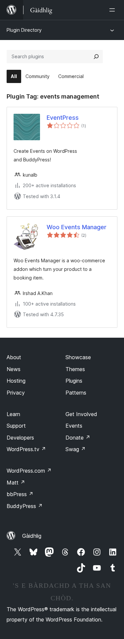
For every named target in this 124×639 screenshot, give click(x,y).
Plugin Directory (24, 30)
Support (16, 425)
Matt (16, 482)
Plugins (73, 380)
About (14, 357)
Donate (77, 437)
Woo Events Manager (76, 227)
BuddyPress (25, 506)
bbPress (20, 494)
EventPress (63, 117)
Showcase (78, 357)
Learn (13, 414)
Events (73, 425)
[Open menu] (113, 10)
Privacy (16, 392)
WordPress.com (29, 470)
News (14, 369)
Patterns (75, 392)
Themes (75, 369)
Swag (75, 449)
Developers (20, 437)
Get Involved (81, 414)
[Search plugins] (96, 56)
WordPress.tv (26, 449)
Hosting (16, 380)
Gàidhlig (31, 535)
